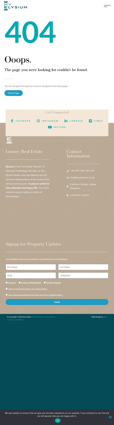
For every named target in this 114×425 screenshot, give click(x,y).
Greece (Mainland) (31, 282)
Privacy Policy (49, 317)
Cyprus (12, 282)
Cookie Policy (37, 317)
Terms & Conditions (15, 320)
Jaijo (105, 317)
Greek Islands (53, 282)
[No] (110, 417)
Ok (57, 420)
